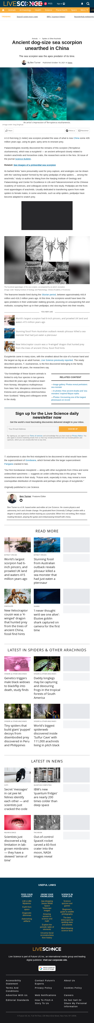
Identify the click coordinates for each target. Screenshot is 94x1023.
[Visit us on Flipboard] (41, 3)
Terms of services (36, 436)
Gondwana (30, 460)
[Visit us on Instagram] (33, 3)
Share (10, 131)
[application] (47, 215)
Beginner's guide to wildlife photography (67, 911)
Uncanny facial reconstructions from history (47, 935)
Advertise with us (17, 995)
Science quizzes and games (67, 903)
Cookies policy (73, 988)
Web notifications (45, 995)
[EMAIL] (22, 500)
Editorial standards (17, 1000)
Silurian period (49, 294)
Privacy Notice (77, 436)
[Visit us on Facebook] (24, 3)
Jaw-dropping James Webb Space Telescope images (47, 906)
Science (48, 10)
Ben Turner (35, 62)
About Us (69, 980)
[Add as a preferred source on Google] (47, 968)
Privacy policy (43, 988)
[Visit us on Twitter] (28, 3)
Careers (69, 995)
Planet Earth (61, 10)
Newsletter (85, 131)
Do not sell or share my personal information (75, 1003)
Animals (12, 10)
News (70, 62)
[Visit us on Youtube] (37, 3)
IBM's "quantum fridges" (56, 17)
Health (38, 10)
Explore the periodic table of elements (47, 927)
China (76, 138)
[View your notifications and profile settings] (82, 3)
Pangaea (8, 464)
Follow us (72, 131)
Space (74, 10)
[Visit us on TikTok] (45, 3)
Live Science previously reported (57, 360)
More (83, 10)
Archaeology (25, 10)
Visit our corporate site (55, 960)
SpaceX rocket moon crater (27, 17)
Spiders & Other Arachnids (51, 39)
